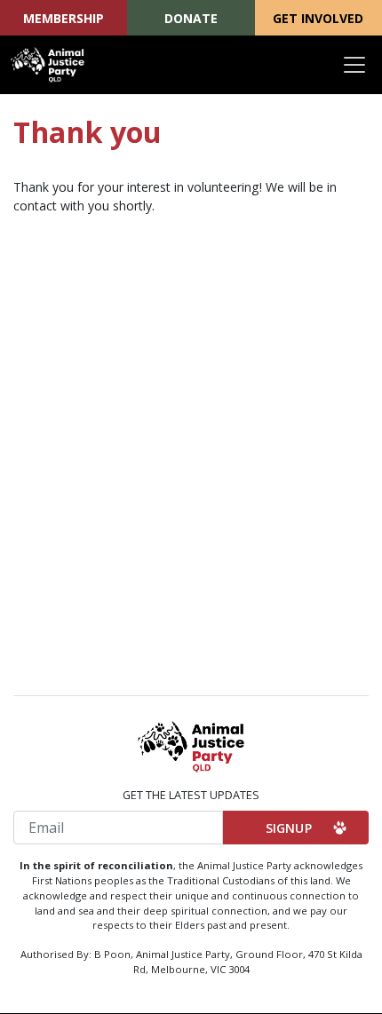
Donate (191, 18)
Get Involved (318, 18)
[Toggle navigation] (354, 65)
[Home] (47, 65)
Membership (63, 18)
